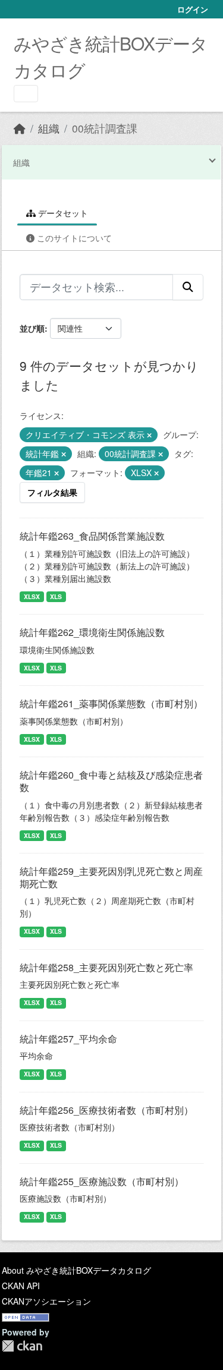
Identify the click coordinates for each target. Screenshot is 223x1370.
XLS (56, 596)
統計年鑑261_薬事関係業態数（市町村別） (111, 703)
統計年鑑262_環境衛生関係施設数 (92, 632)
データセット (62, 213)
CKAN (22, 1346)
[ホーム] (20, 128)
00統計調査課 (104, 128)
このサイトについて (73, 238)
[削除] (149, 435)
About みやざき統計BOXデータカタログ (76, 1270)
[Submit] (187, 287)
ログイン (192, 9)
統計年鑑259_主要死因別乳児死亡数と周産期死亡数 (111, 877)
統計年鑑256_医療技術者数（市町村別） (106, 1110)
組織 (48, 128)
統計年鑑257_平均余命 (68, 1038)
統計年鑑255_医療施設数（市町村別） (102, 1181)
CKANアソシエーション (46, 1301)
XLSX (32, 596)
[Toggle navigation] (26, 93)
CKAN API (21, 1286)
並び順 (32, 328)
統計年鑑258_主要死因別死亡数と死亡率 (106, 967)
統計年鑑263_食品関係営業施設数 (92, 536)
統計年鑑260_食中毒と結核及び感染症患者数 (111, 781)
